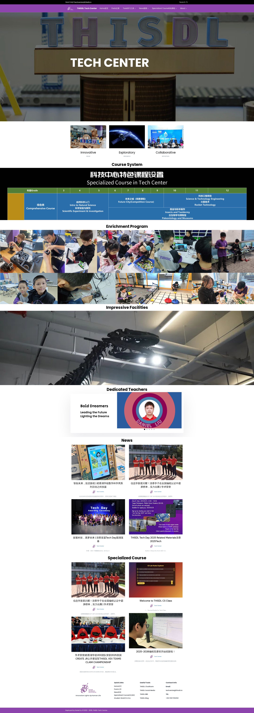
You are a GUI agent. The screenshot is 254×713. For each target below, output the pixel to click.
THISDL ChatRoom (147, 686)
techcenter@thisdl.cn (82, 2)
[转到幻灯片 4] (151, 429)
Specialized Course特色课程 (124, 695)
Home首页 (104, 8)
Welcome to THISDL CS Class (156, 600)
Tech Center (100, 491)
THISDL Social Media (147, 690)
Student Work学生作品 (122, 698)
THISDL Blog (144, 698)
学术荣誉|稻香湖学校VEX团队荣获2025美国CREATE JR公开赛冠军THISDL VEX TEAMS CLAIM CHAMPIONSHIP (98, 659)
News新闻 (117, 692)
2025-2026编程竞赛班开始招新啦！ (155, 651)
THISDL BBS (144, 694)
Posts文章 (115, 8)
